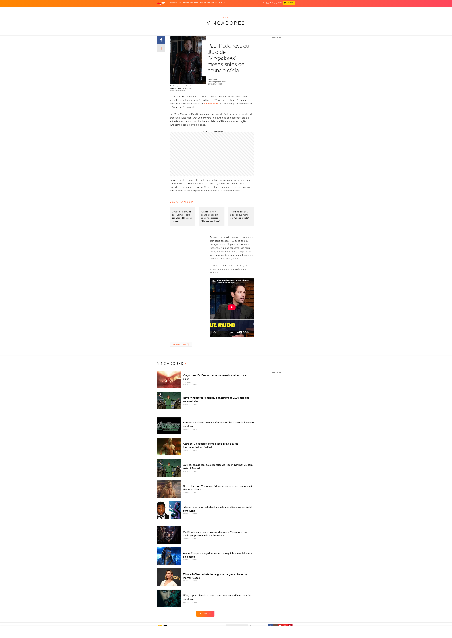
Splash (226, 9)
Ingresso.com (175, 3)
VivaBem (241, 9)
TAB (269, 9)
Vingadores (226, 23)
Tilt (246, 9)
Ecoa (250, 9)
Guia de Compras (289, 9)
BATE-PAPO (185, 3)
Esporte (219, 9)
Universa (233, 9)
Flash (167, 9)
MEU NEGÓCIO (195, 3)
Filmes (226, 17)
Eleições (174, 9)
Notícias (182, 9)
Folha (212, 9)
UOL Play (221, 3)
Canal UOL (257, 9)
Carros (197, 9)
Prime (274, 9)
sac (264, 3)
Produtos (160, 9)
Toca (279, 9)
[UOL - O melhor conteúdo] (161, 3)
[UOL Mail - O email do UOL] (270, 2)
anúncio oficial (211, 103)
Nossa (265, 9)
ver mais (204, 614)
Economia (204, 9)
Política (190, 9)
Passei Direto (205, 3)
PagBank (214, 3)
